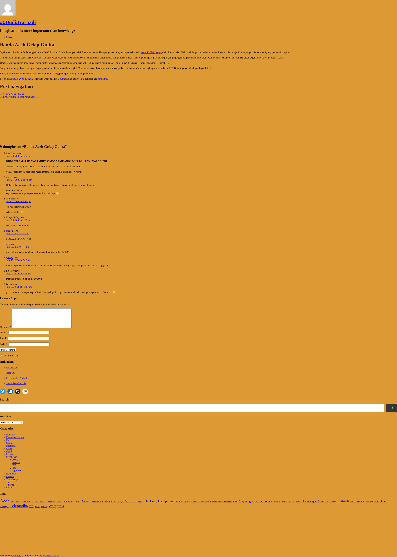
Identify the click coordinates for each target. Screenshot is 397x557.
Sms (376, 501)
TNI (31, 506)
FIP (14, 465)
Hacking (150, 501)
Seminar (369, 502)
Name (4, 332)
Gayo (120, 502)
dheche (9, 177)
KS (14, 468)
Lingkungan (246, 501)
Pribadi (343, 501)
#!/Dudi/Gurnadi (18, 22)
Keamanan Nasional (200, 502)
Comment (5, 327)
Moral (284, 502)
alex (8, 244)
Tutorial (10, 484)
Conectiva (35, 502)
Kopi (235, 502)
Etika (78, 502)
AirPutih (37, 57)
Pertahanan (11, 457)
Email (4, 338)
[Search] (391, 408)
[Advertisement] (93, 120)
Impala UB (11, 367)
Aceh (79, 78)
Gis (127, 501)
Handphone (165, 501)
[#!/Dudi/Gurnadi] (8, 14)
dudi (30, 78)
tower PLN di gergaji (151, 52)
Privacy (10, 37)
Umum (61, 78)
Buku (18, 501)
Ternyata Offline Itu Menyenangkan (19, 96)
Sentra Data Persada (16, 383)
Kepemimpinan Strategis (221, 502)
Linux (9, 448)
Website (4, 344)
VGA (37, 506)
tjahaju (9, 257)
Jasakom (10, 372)
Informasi (11, 445)
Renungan (11, 473)
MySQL (291, 502)
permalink (102, 78)
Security (360, 502)
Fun (8, 440)
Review (10, 476)
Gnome (9, 443)
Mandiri (268, 501)
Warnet (44, 506)
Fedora (86, 501)
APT (12, 502)
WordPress (17, 555)
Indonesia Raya (182, 501)
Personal (10, 454)
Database (43, 502)
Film (107, 501)
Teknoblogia (12, 479)
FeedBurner (97, 501)
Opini (9, 451)
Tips (8, 482)
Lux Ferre (11, 153)
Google (140, 502)
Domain (51, 502)
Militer (277, 501)
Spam (383, 501)
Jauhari (10, 198)
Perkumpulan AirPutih (17, 378)
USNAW (17, 471)
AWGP (16, 462)
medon (9, 230)
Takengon (4, 506)
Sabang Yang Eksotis (12, 94)
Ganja (114, 501)
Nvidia (298, 502)
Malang (259, 501)
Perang (333, 502)
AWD (15, 459)
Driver (59, 502)
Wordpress (56, 506)
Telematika (19, 505)
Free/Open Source (15, 437)
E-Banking (69, 501)
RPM (353, 501)
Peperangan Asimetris (315, 501)
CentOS (26, 501)
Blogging (10, 434)
